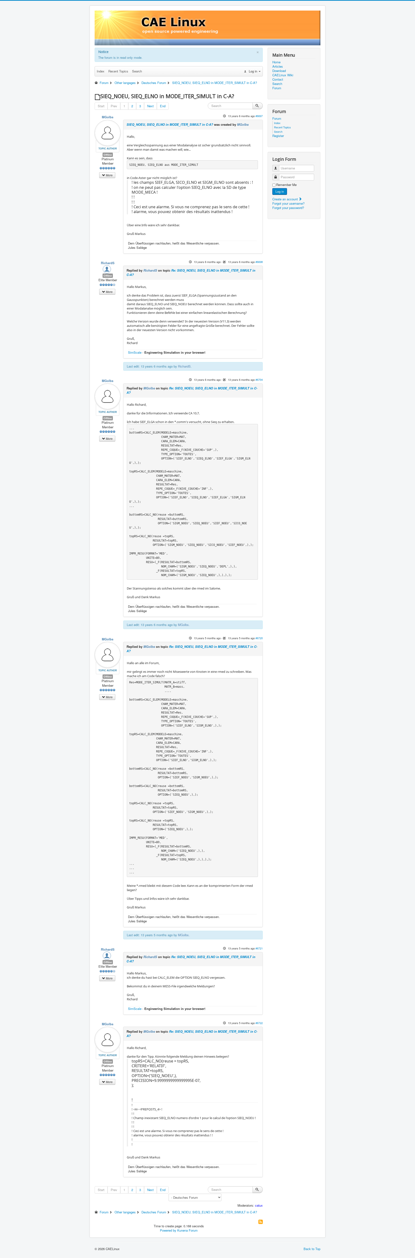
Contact (277, 79)
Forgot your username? (288, 203)
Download (279, 71)
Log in (279, 191)
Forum (276, 88)
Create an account (285, 199)
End (162, 106)
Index (100, 71)
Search (137, 71)
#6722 (259, 1023)
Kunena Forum (187, 1230)
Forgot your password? (288, 207)
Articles (277, 66)
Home (276, 62)
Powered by (168, 1230)
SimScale (134, 352)
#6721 (259, 948)
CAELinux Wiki (282, 75)
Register (278, 136)
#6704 (259, 380)
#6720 (259, 638)
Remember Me (286, 185)
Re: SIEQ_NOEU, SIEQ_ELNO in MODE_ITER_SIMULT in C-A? (191, 272)
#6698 (259, 262)
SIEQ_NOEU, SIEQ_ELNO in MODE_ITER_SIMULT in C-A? (170, 124)
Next (150, 106)
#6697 (259, 116)
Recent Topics (118, 71)
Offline (108, 154)
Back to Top (312, 1248)
